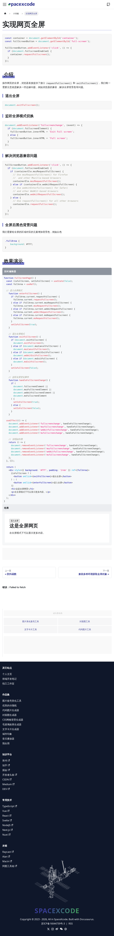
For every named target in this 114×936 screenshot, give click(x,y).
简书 (4, 760)
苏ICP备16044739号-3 (53, 923)
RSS (71, 923)
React (5, 815)
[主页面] (5, 13)
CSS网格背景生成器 (12, 719)
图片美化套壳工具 (30, 621)
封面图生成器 (9, 715)
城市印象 (7, 734)
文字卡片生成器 (10, 729)
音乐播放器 (8, 738)
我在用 (6, 743)
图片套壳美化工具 (11, 700)
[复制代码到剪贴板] (108, 37)
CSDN (5, 779)
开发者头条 (8, 774)
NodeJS (6, 825)
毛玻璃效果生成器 (11, 724)
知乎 (4, 765)
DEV (4, 789)
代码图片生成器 (10, 710)
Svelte (5, 820)
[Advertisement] (57, 554)
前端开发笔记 (9, 678)
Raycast (6, 851)
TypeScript (8, 806)
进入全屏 (14, 521)
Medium (7, 784)
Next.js (6, 830)
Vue (4, 811)
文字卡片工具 (30, 629)
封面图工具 (85, 621)
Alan (4, 856)
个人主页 (7, 674)
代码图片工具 (85, 629)
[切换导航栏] (4, 4)
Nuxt (5, 834)
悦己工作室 (8, 683)
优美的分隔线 (9, 705)
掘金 (4, 770)
